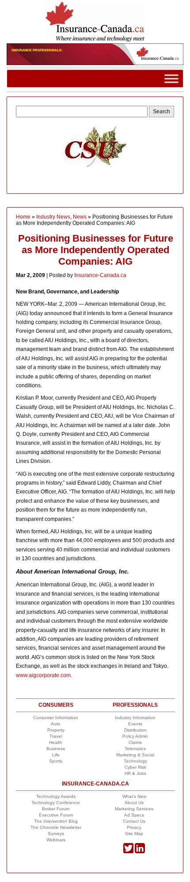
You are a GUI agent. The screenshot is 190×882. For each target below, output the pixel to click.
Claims (135, 742)
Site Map (134, 833)
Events (135, 723)
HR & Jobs (135, 773)
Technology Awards (56, 796)
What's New (134, 796)
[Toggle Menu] (171, 78)
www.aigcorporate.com (43, 675)
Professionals (135, 705)
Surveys (56, 833)
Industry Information (135, 717)
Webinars (55, 839)
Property (56, 730)
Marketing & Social (135, 754)
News (80, 217)
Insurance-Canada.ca (100, 275)
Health (55, 742)
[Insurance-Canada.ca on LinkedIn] (140, 851)
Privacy (134, 827)
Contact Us (134, 821)
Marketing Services (134, 808)
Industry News (53, 217)
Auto (56, 723)
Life (56, 754)
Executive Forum (56, 815)
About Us (134, 802)
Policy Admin (135, 736)
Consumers (55, 705)
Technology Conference (55, 802)
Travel (55, 736)
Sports (55, 761)
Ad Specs (134, 815)
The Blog (56, 821)
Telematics (135, 748)
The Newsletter (55, 827)
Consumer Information (55, 717)
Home (23, 217)
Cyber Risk (135, 767)
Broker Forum (55, 808)
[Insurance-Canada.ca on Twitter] (128, 851)
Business (55, 748)
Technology (135, 761)
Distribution (135, 730)
